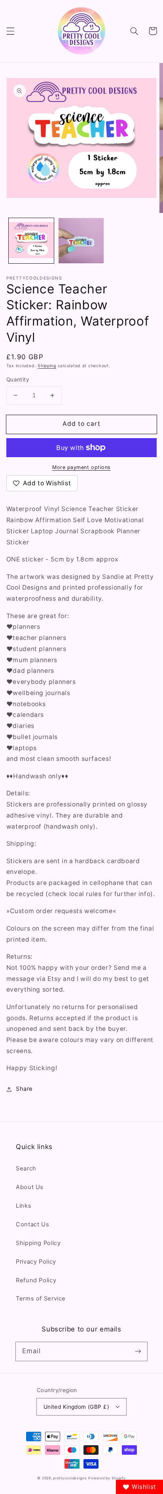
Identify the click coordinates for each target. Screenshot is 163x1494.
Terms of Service (41, 1298)
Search (26, 1168)
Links (23, 1205)
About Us (30, 1187)
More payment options (81, 467)
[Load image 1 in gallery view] (31, 241)
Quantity (17, 379)
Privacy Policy (36, 1261)
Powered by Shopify (106, 1478)
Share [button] (24, 1088)
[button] (10, 31)
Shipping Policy (38, 1243)
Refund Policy (36, 1280)
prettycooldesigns (70, 1478)
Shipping (47, 365)
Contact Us (32, 1224)
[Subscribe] (138, 1351)
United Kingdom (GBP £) (76, 1407)
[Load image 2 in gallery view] (81, 241)
